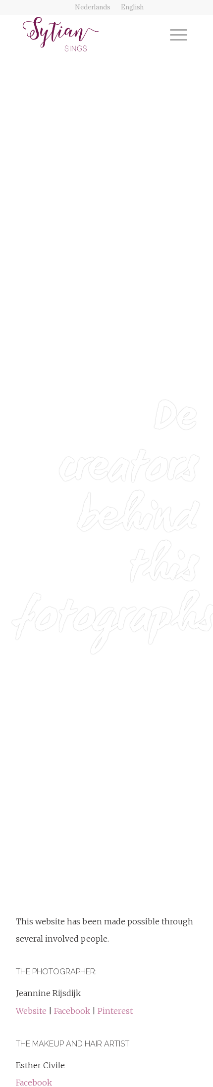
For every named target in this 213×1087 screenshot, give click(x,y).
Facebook (73, 1011)
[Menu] (173, 34)
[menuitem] (93, 7)
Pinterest (115, 1011)
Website (32, 1011)
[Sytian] (88, 34)
